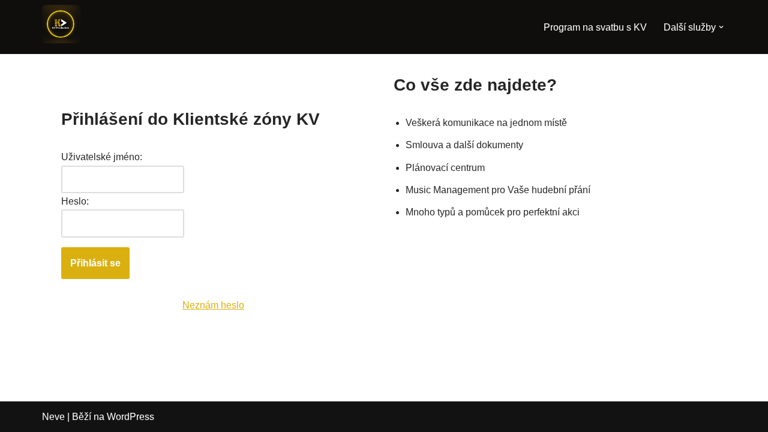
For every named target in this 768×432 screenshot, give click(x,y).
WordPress (130, 417)
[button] (721, 27)
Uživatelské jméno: (101, 157)
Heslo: (75, 201)
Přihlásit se (95, 263)
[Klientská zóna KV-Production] (61, 24)
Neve (53, 417)
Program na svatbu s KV (595, 27)
